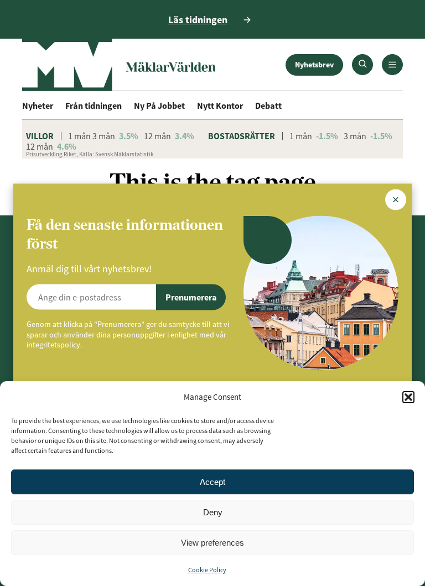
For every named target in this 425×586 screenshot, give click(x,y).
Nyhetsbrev (314, 65)
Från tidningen (93, 105)
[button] (408, 397)
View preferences (212, 542)
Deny (212, 512)
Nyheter (37, 105)
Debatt (268, 105)
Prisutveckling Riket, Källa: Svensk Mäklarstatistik (89, 154)
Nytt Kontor (220, 105)
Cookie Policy (207, 570)
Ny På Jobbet (159, 105)
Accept (212, 482)
